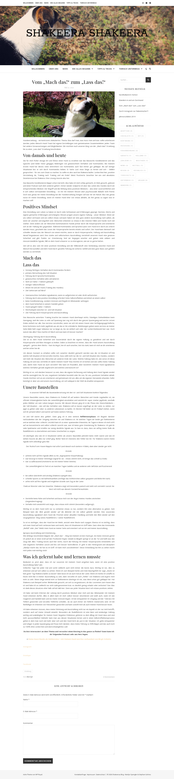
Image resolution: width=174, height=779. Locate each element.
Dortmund (127, 141)
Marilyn (30, 677)
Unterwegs (127, 180)
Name (26, 699)
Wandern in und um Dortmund (131, 100)
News (46, 3)
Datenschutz (100, 774)
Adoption (126, 131)
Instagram (27, 646)
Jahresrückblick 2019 (127, 116)
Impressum (91, 774)
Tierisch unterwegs (88, 3)
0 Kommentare (109, 677)
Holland (141, 155)
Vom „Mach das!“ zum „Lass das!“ (132, 105)
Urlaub (143, 180)
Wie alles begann (57, 3)
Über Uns (39, 3)
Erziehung (28, 671)
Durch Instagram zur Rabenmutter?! (133, 111)
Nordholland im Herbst (128, 95)
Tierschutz (127, 175)
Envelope (27, 655)
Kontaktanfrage (80, 774)
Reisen (125, 170)
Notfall (138, 165)
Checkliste (127, 136)
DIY (141, 136)
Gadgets (126, 155)
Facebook (27, 664)
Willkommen (28, 3)
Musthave (142, 160)
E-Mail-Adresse (30, 711)
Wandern (126, 185)
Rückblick (140, 170)
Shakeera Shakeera (87, 33)
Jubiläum (126, 160)
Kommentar (28, 723)
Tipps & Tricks (72, 3)
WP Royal (39, 774)
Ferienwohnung (129, 150)
